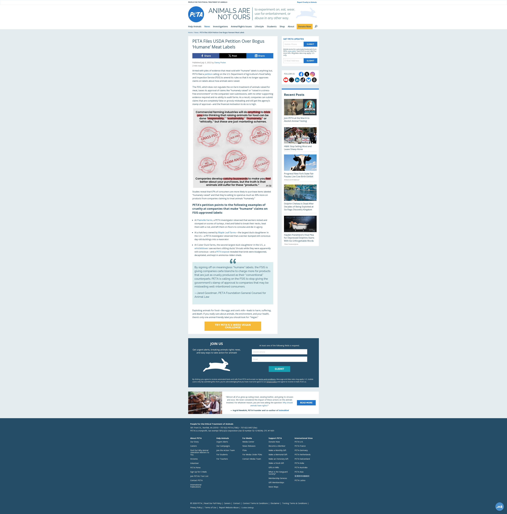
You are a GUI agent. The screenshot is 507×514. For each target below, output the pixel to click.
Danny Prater (220, 62)
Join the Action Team (225, 450)
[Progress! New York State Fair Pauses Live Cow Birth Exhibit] (300, 168)
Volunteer (194, 463)
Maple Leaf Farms (227, 232)
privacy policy (272, 381)
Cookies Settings (247, 508)
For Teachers (222, 459)
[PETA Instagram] (312, 74)
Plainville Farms (204, 220)
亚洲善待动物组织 (302, 476)
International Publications (195, 485)
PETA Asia (299, 472)
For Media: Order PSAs (252, 454)
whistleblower (201, 248)
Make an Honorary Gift (278, 459)
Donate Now (274, 441)
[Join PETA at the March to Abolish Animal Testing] (300, 111)
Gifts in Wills (274, 467)
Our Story (194, 441)
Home (190, 32)
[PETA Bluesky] (308, 79)
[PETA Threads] (314, 79)
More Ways (273, 487)
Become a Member (277, 446)
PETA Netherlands (303, 454)
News (196, 32)
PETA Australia (301, 467)
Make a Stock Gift (276, 463)
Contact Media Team (251, 459)
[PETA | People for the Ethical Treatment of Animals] (196, 14)
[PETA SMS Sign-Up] (291, 79)
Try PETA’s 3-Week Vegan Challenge (233, 326)
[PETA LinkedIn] (297, 79)
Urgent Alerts (222, 441)
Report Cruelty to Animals (307, 2)
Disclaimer (275, 503)
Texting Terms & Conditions (294, 503)
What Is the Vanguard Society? (278, 473)
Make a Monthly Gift (277, 450)
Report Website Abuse (229, 507)
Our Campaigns (223, 446)
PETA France (300, 446)
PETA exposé (222, 251)
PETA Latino (300, 480)
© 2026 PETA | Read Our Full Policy (205, 503)
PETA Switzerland (302, 459)
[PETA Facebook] (301, 74)
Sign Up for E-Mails (198, 472)
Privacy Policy (196, 507)
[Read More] (253, 403)
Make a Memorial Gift (278, 454)
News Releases (248, 446)
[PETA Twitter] (306, 74)
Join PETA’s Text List (199, 476)
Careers (193, 446)
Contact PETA (196, 480)
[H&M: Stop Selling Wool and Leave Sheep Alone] (300, 139)
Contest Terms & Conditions (255, 503)
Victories (194, 459)
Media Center (248, 441)
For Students (222, 454)
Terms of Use (210, 507)
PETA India (299, 463)
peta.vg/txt (292, 51)
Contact (236, 503)
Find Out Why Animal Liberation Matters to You (199, 452)
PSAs (244, 450)
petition (208, 74)
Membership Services (278, 478)
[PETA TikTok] (303, 79)
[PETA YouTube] (285, 79)
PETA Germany (301, 450)
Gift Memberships (276, 482)
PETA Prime (195, 467)
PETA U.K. (299, 441)
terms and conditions (267, 379)
